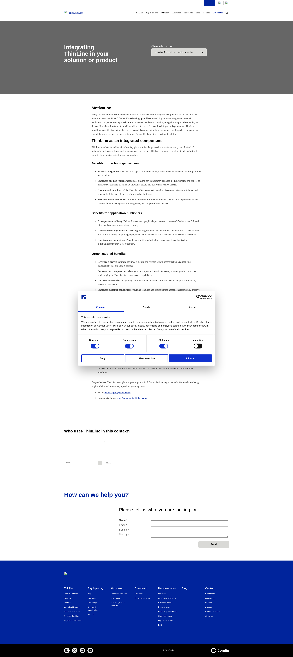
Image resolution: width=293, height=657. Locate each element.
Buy (89, 594)
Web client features (72, 607)
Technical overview (72, 612)
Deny (102, 358)
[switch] (129, 346)
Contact (206, 13)
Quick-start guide (165, 616)
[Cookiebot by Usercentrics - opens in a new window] (198, 297)
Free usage (92, 603)
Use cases (115, 598)
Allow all (190, 358)
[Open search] (227, 12)
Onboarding (210, 598)
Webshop (92, 598)
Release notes (164, 607)
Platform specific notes (167, 612)
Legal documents (165, 621)
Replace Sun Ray (71, 616)
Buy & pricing (152, 13)
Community (210, 594)
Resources (188, 13)
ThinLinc (138, 13)
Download (176, 13)
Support (208, 603)
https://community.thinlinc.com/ (132, 398)
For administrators (142, 598)
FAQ (160, 625)
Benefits (67, 598)
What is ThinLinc (71, 594)
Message (124, 534)
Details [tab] (146, 307)
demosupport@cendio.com (117, 392)
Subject (124, 529)
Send (214, 544)
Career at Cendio (212, 612)
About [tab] (192, 307)
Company (209, 607)
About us (209, 616)
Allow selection (146, 358)
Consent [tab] (100, 307)
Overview (162, 594)
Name (123, 520)
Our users (165, 13)
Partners (91, 614)
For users (139, 594)
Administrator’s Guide (167, 598)
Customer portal (165, 603)
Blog (198, 13)
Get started (218, 13)
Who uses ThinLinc (119, 594)
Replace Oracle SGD (72, 621)
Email (123, 525)
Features (67, 603)
